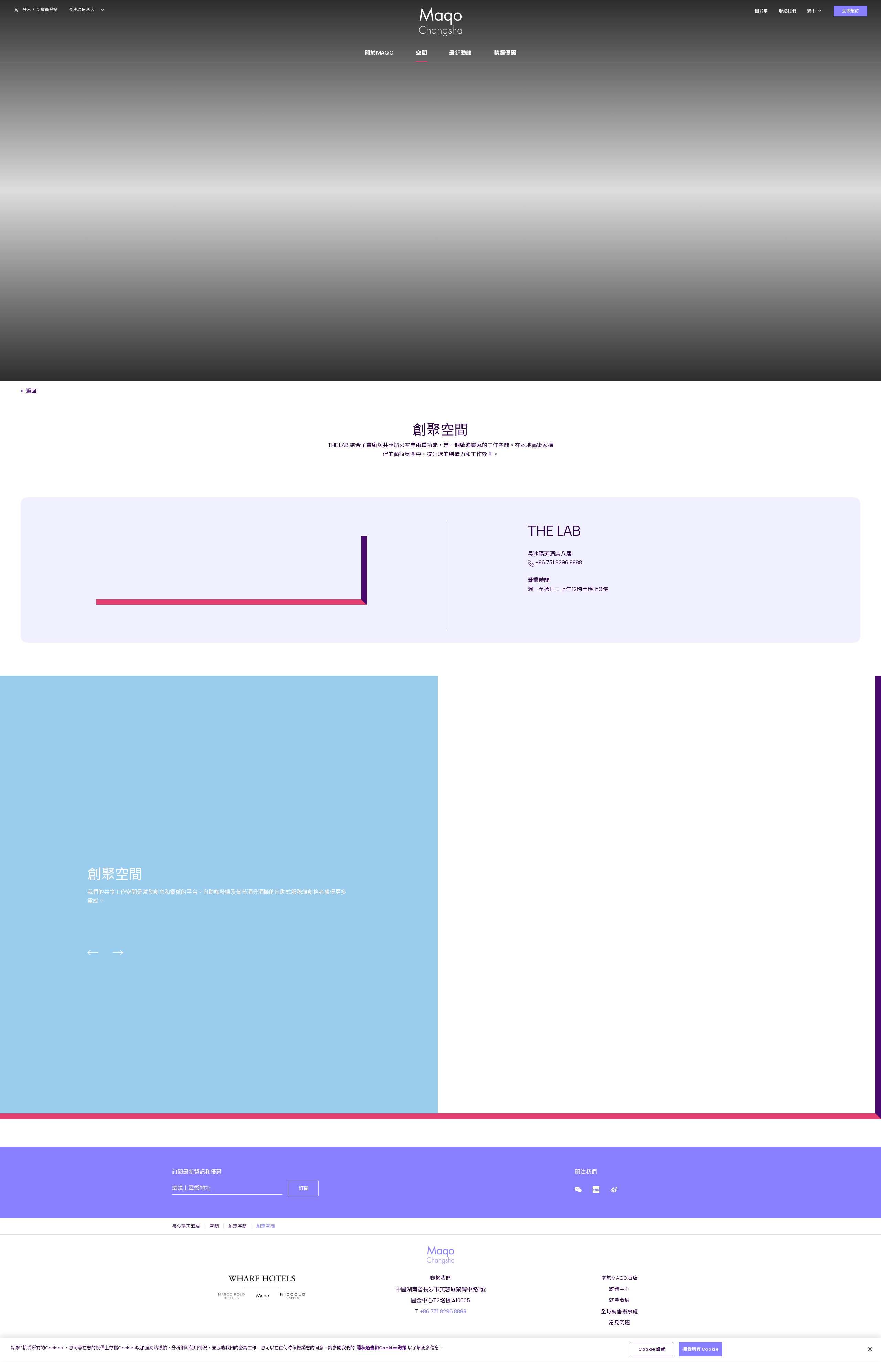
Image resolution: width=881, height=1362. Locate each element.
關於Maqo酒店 (619, 1277)
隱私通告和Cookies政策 (382, 1347)
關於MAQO (379, 52)
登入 (27, 9)
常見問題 (619, 1322)
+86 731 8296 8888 (558, 562)
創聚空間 (237, 1226)
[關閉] (870, 1348)
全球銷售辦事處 (619, 1311)
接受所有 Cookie (700, 1349)
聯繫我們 (440, 1277)
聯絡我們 (787, 11)
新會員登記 (47, 9)
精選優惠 (505, 52)
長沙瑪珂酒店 (186, 1226)
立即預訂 (850, 11)
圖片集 (761, 11)
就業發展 (619, 1300)
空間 (421, 52)
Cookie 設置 (651, 1349)
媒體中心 (619, 1289)
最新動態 (460, 52)
